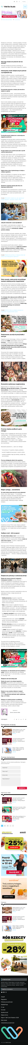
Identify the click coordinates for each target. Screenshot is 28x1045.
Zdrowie (14, 751)
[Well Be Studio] (8, 6)
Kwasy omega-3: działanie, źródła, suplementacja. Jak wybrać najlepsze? (18, 749)
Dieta (14, 811)
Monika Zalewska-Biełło (7, 19)
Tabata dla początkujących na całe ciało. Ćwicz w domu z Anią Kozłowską (19, 817)
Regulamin (4, 999)
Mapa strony (4, 1015)
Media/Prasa (4, 1004)
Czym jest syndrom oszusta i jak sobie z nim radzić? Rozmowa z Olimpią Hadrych (19, 740)
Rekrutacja (4, 1020)
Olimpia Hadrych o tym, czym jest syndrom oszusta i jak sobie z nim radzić (19, 731)
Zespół (3, 996)
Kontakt (3, 1009)
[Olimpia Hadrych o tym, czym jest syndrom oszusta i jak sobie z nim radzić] (7, 732)
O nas (2, 1007)
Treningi (14, 820)
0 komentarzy (17, 19)
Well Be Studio (8, 1042)
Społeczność (4, 1012)
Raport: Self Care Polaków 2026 (10, 1017)
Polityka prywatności (7, 1002)
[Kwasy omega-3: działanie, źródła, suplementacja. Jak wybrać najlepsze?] (7, 750)
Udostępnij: (4, 719)
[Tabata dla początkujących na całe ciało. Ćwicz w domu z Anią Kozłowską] (7, 819)
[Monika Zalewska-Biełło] (4, 712)
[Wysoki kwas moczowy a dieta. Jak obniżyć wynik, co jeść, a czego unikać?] (7, 810)
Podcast (14, 733)
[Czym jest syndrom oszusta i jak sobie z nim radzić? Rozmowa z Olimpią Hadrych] (7, 741)
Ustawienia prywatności (7, 1022)
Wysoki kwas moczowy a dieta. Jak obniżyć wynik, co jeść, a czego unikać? (19, 808)
